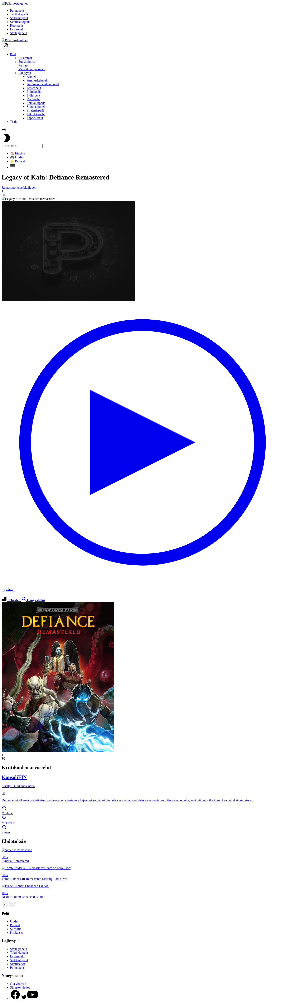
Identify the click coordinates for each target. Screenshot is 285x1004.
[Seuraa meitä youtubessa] (32, 998)
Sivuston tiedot (20, 987)
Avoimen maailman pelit (43, 84)
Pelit (13, 54)
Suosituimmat (27, 61)
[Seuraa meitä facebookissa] (15, 998)
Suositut (15, 929)
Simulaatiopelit (20, 22)
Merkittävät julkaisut (31, 69)
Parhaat (23, 65)
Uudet (14, 921)
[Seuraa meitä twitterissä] (24, 998)
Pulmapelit (17, 10)
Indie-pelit (33, 95)
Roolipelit (16, 25)
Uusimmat (25, 58)
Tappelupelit (35, 118)
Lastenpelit (17, 29)
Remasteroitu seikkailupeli (19, 187)
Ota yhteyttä (18, 983)
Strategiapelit (18, 33)
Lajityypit (24, 73)
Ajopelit (32, 76)
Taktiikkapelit (19, 14)
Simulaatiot (17, 964)
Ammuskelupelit (37, 80)
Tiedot (14, 121)
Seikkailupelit (19, 18)
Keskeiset (16, 932)
